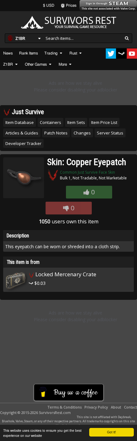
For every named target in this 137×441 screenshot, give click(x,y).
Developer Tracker (23, 143)
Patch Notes (56, 133)
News (8, 53)
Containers (50, 122)
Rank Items (28, 53)
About (116, 407)
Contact (130, 407)
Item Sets (76, 122)
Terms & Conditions (64, 407)
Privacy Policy (96, 407)
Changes (82, 133)
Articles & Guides (21, 133)
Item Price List (104, 122)
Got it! (111, 432)
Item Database (19, 122)
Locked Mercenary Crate (65, 274)
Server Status (110, 133)
